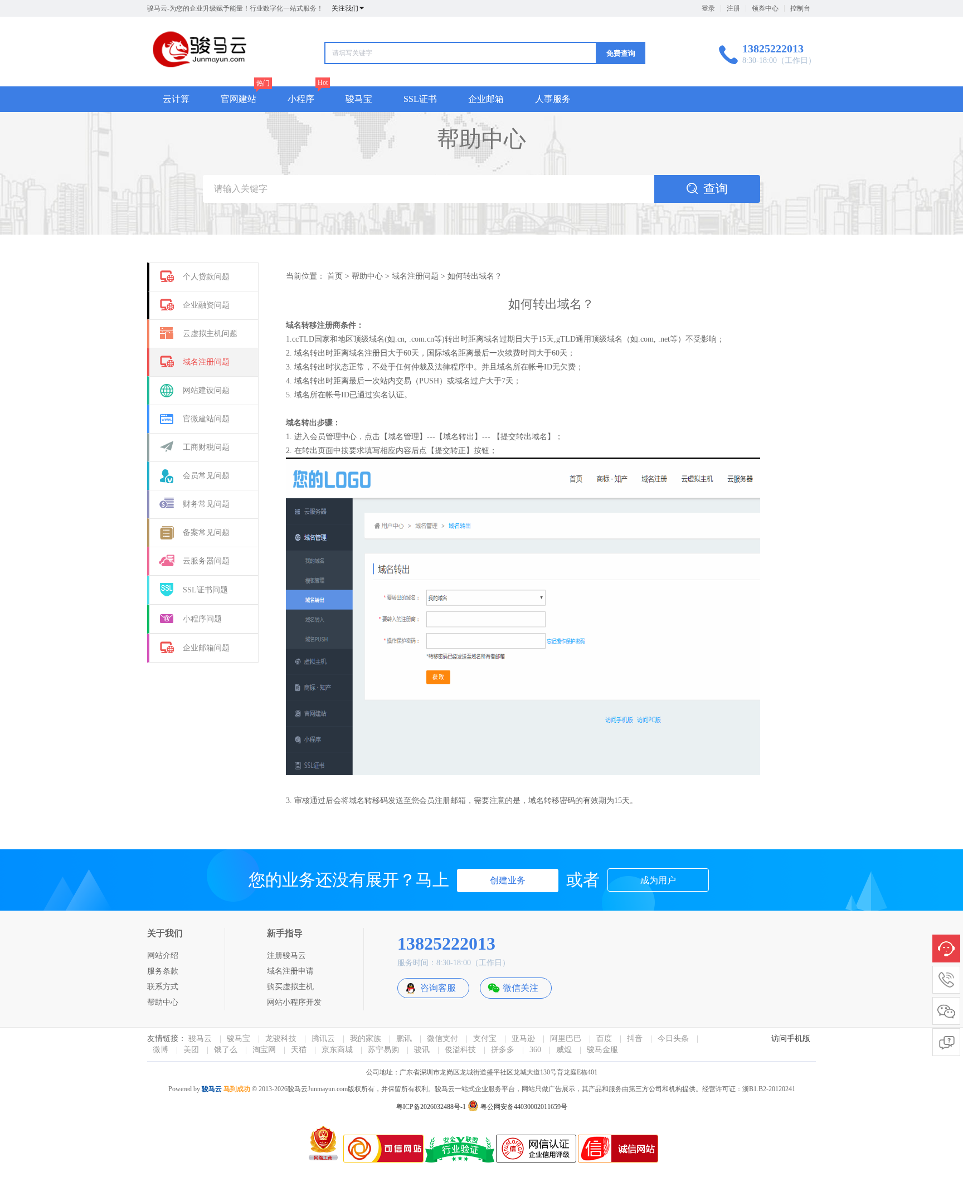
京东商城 (337, 1049)
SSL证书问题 (205, 590)
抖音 (635, 1038)
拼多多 (502, 1049)
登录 (708, 8)
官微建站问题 (206, 419)
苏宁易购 (383, 1049)
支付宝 (485, 1038)
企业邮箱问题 (206, 648)
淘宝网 (264, 1049)
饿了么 (225, 1049)
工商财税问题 (206, 447)
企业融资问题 (206, 305)
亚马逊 (523, 1038)
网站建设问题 (206, 390)
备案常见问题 (206, 532)
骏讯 (422, 1049)
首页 (335, 276)
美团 (191, 1049)
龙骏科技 (280, 1038)
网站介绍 (162, 955)
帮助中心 (367, 276)
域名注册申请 (290, 971)
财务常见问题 (206, 504)
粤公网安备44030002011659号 (523, 1107)
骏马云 (200, 1038)
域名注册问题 (206, 362)
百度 (604, 1038)
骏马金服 (602, 1049)
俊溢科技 (460, 1049)
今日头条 (673, 1038)
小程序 (301, 99)
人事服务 (553, 99)
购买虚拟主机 (290, 987)
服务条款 (162, 971)
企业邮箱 (486, 99)
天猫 (299, 1049)
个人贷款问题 (206, 277)
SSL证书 (420, 99)
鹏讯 (404, 1038)
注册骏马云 (286, 955)
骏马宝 (359, 99)
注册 (733, 8)
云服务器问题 (206, 561)
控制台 (800, 8)
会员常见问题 (206, 475)
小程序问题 (202, 619)
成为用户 (658, 880)
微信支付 (442, 1038)
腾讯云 (323, 1038)
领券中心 (765, 8)
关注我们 (345, 8)
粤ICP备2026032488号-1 (431, 1107)
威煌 (564, 1049)
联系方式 (162, 987)
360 (535, 1049)
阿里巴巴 (565, 1038)
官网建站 (238, 99)
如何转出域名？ (475, 276)
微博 (160, 1049)
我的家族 (365, 1038)
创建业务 (508, 880)
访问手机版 (790, 1038)
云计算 (176, 99)
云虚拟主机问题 (210, 333)
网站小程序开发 (294, 1002)
